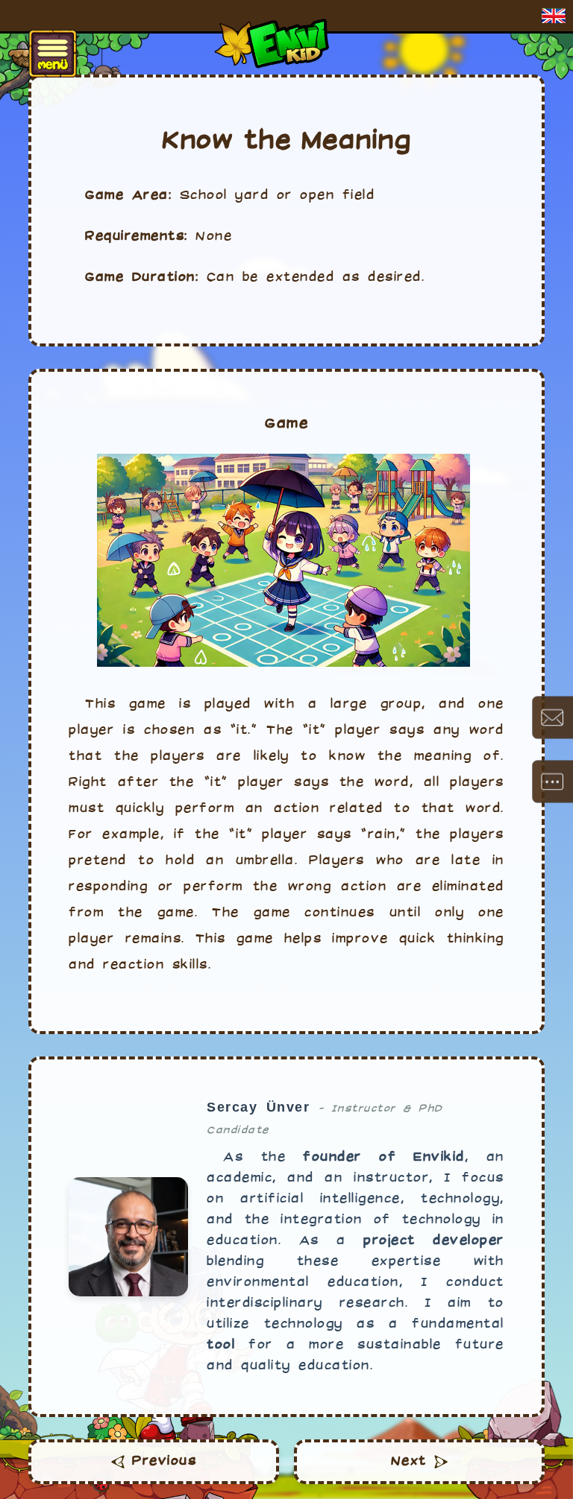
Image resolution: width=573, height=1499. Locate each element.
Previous (164, 1461)
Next (409, 1461)
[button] (554, 15)
